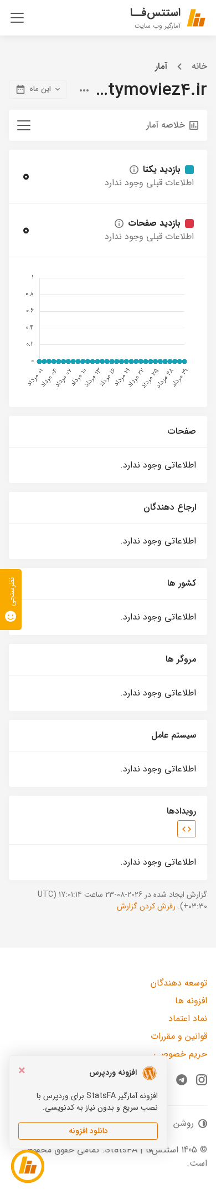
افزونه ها (191, 1001)
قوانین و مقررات (179, 1036)
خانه (199, 66)
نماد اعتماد (187, 1018)
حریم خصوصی (180, 1054)
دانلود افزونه (88, 1131)
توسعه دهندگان (179, 983)
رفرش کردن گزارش (146, 906)
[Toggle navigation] (17, 17)
